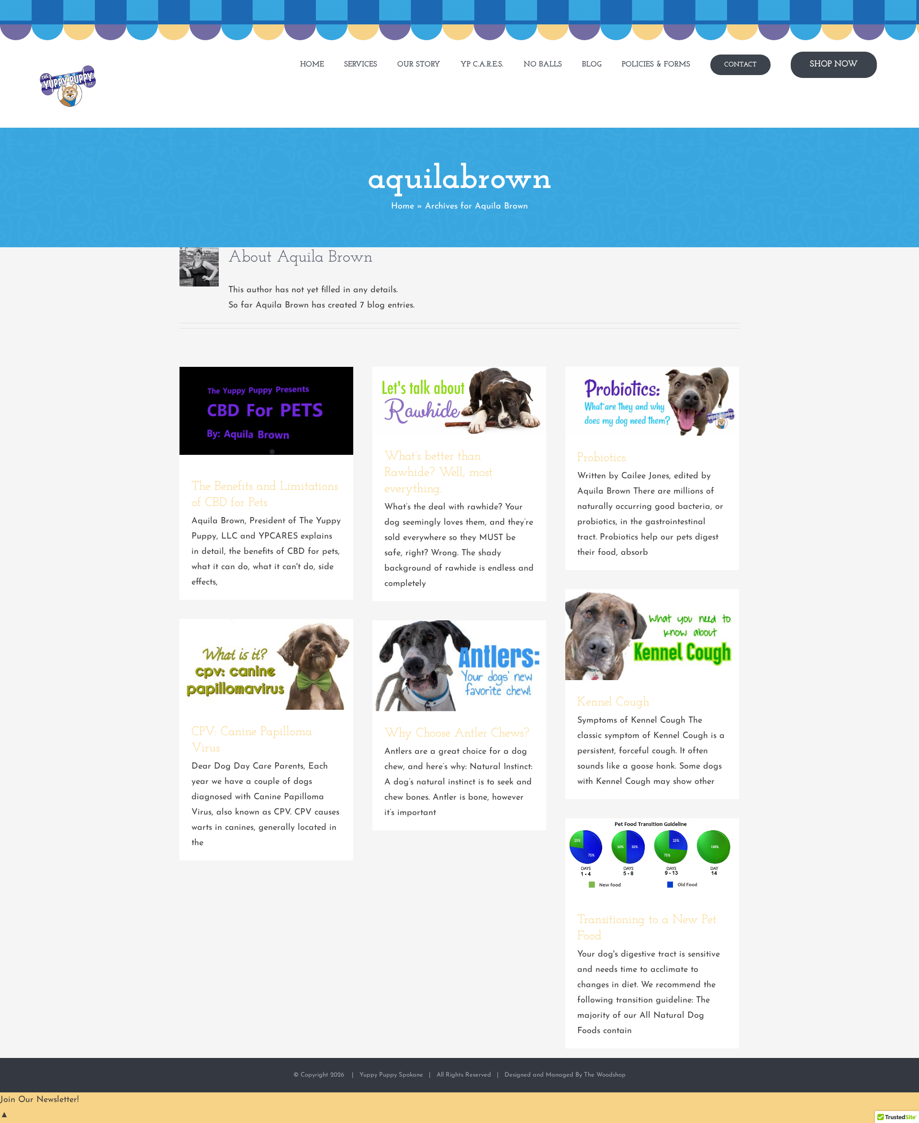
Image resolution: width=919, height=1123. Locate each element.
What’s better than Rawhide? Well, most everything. (459, 401)
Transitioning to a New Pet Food (652, 858)
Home (402, 206)
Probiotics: (652, 401)
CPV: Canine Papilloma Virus (266, 664)
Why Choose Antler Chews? (459, 666)
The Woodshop (605, 1075)
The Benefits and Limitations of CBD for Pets (266, 411)
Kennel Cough (652, 635)
